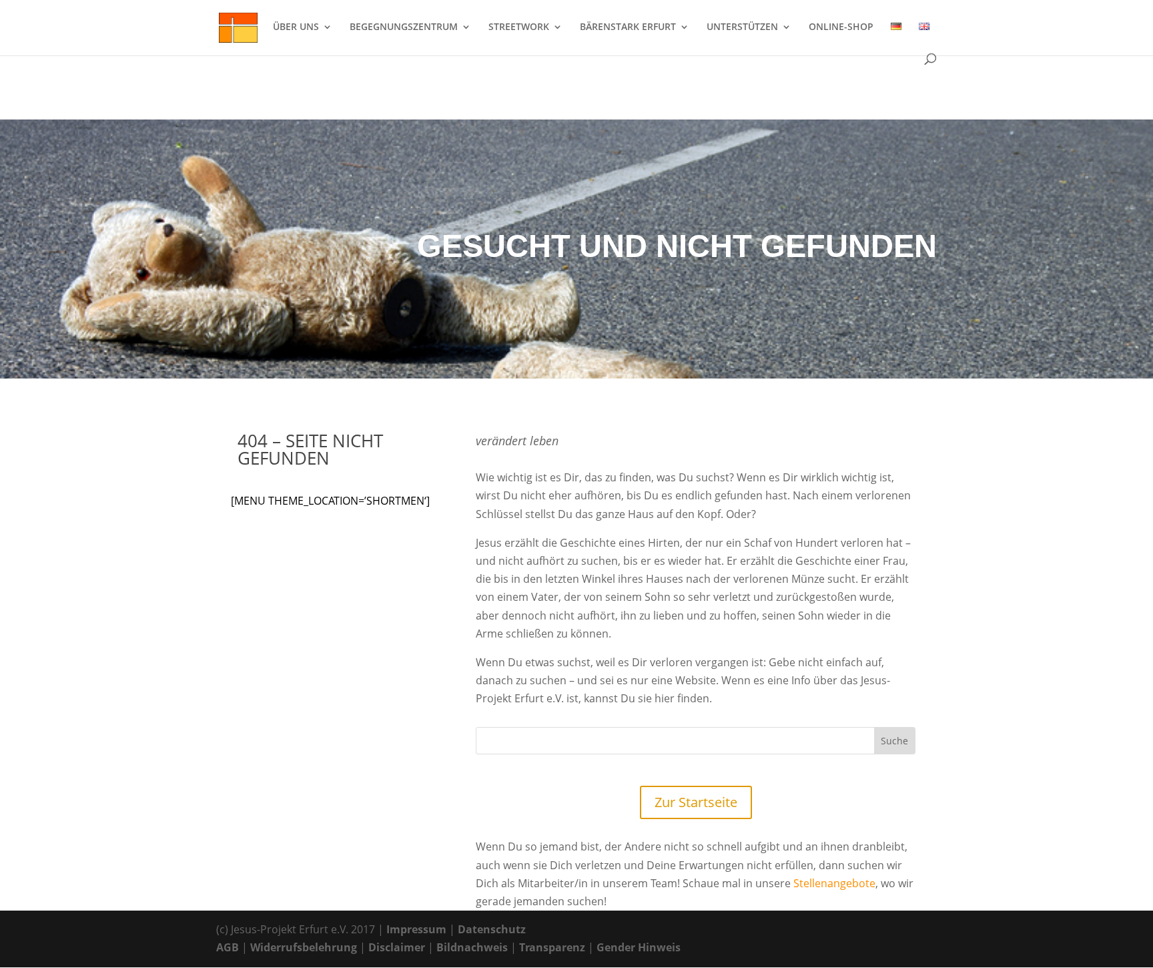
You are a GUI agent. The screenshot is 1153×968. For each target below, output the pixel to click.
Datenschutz (492, 929)
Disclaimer (396, 947)
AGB (227, 947)
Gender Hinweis (639, 947)
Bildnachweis (472, 947)
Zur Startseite (696, 802)
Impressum (416, 929)
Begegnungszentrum (404, 27)
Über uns (296, 27)
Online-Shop (841, 27)
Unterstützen (742, 27)
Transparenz (552, 947)
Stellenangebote (834, 883)
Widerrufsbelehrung (303, 947)
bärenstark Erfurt (628, 27)
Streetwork (518, 27)
